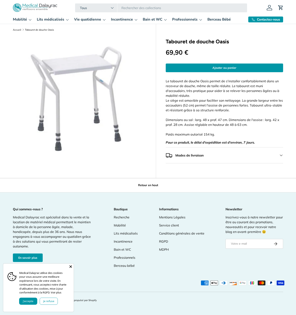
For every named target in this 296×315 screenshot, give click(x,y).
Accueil (17, 30)
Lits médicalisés (50, 19)
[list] (79, 98)
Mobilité (20, 19)
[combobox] (161, 7)
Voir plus (56, 292)
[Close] (71, 267)
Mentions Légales (172, 217)
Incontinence (122, 19)
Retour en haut (148, 185)
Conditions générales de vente (181, 233)
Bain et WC (152, 19)
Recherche (121, 217)
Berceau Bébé (219, 19)
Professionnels (185, 19)
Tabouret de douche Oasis (39, 30)
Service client (169, 225)
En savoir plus (27, 258)
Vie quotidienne (87, 19)
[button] (280, 7)
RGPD (163, 241)
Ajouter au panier (224, 68)
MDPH (164, 249)
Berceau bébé (124, 266)
